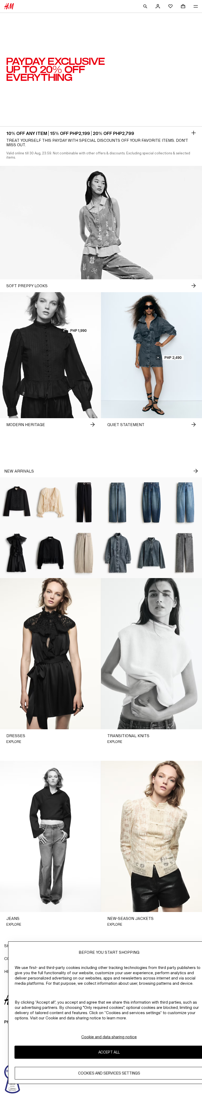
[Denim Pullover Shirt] (151, 553)
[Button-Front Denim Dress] (118, 553)
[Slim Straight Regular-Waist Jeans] (185, 553)
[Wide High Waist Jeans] (118, 502)
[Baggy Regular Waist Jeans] (185, 502)
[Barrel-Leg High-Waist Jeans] (84, 553)
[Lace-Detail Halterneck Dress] (17, 553)
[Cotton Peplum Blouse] (50, 553)
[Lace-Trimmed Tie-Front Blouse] (50, 502)
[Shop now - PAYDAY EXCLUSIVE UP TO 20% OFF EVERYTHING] (193, 133)
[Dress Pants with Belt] (84, 502)
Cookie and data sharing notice (109, 1037)
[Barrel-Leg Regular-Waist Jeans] (151, 502)
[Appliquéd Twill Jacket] (17, 502)
